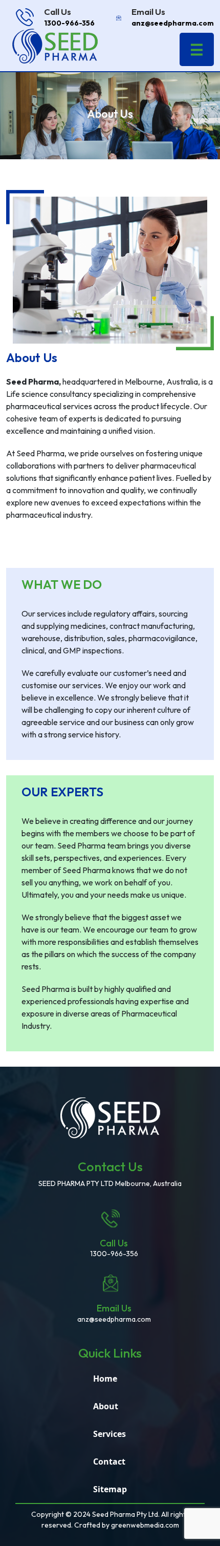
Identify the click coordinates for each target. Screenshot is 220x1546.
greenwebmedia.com (145, 1525)
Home (105, 1378)
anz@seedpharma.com (172, 23)
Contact (109, 1461)
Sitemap (110, 1489)
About (105, 1406)
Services (109, 1433)
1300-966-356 (69, 23)
